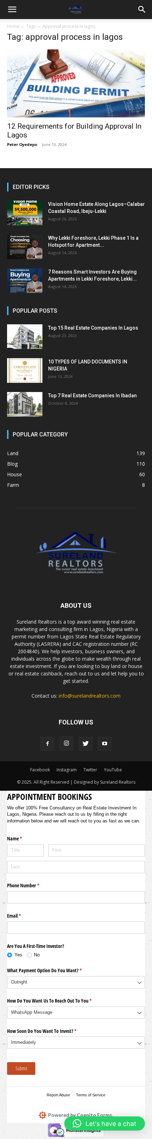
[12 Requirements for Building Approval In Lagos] (76, 83)
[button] (142, 9)
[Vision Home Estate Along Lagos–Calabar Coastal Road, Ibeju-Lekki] (24, 213)
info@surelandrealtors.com (90, 695)
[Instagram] (66, 743)
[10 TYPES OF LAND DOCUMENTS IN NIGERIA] (24, 370)
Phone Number (31, 885)
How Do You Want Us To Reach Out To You (57, 1000)
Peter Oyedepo (22, 144)
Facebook (40, 770)
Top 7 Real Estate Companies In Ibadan (92, 395)
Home (13, 26)
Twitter (90, 770)
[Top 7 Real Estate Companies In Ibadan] (24, 404)
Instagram (67, 770)
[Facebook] (47, 744)
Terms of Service (90, 1095)
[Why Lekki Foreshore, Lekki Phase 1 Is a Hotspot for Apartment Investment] (24, 246)
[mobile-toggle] (12, 9)
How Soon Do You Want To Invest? (50, 1031)
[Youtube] (105, 744)
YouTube (113, 770)
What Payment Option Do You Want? (52, 970)
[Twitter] (85, 744)
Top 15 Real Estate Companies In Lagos (93, 328)
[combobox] (76, 982)
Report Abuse (58, 1095)
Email (22, 915)
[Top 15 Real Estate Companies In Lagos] (24, 336)
